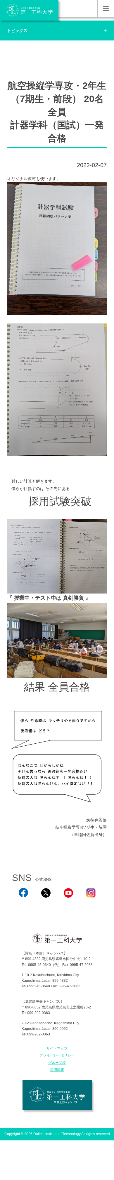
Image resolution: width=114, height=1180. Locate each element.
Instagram (91, 905)
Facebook (23, 905)
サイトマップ (57, 1048)
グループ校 (57, 1063)
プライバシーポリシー (57, 1055)
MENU (105, 8)
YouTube (68, 905)
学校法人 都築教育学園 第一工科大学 (29, 10)
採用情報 (57, 1070)
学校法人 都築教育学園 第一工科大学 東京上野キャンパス (57, 1095)
